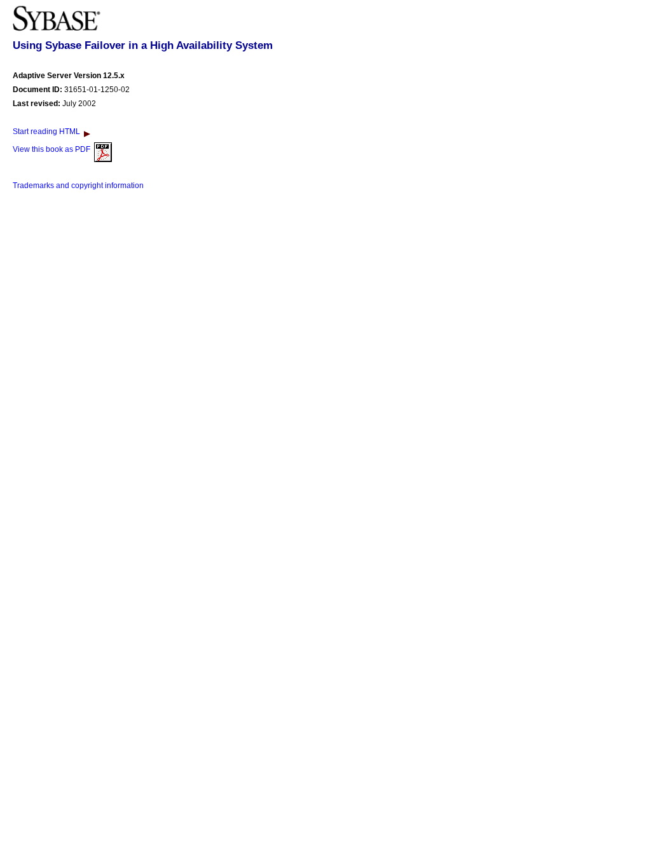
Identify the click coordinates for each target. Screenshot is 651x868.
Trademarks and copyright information (78, 185)
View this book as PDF (53, 149)
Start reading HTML (48, 131)
